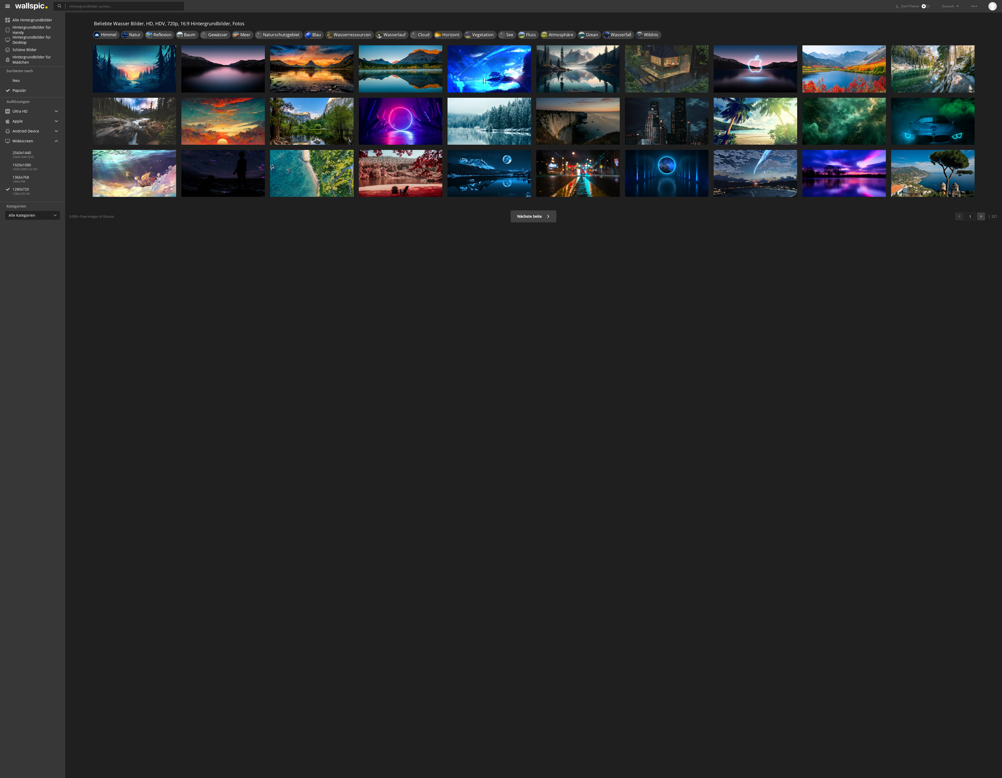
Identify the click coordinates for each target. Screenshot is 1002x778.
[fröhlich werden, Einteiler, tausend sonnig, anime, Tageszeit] (134, 173)
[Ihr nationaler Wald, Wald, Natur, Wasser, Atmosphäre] (489, 173)
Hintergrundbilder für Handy (32, 30)
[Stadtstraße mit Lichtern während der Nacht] (578, 173)
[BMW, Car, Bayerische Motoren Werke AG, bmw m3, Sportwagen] (933, 121)
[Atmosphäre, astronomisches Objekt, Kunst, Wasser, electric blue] (666, 173)
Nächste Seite (530, 216)
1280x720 (21, 189)
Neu (16, 80)
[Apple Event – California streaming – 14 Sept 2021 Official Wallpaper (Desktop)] (755, 68)
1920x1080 (22, 165)
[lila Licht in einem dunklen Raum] (400, 121)
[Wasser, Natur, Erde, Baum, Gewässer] (933, 68)
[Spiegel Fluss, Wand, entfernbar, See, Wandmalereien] (312, 121)
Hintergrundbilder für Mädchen (32, 60)
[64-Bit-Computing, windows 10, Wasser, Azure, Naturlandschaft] (312, 173)
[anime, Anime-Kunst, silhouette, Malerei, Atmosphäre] (223, 173)
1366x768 (21, 177)
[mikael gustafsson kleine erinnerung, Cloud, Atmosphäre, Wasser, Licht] (134, 68)
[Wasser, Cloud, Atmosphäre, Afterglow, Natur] (223, 121)
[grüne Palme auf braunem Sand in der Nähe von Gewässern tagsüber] (755, 121)
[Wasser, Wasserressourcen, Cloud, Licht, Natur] (578, 68)
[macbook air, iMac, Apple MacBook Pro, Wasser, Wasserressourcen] (844, 68)
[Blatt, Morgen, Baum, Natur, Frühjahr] (400, 173)
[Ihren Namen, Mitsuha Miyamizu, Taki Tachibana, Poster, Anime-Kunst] (489, 68)
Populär (19, 90)
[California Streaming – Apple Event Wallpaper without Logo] (223, 68)
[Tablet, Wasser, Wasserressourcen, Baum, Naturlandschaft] (489, 121)
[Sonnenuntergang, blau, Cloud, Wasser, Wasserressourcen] (844, 173)
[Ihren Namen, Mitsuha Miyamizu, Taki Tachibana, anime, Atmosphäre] (755, 173)
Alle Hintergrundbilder (32, 19)
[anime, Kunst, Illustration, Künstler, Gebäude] (666, 68)
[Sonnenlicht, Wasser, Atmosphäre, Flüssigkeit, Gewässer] (844, 121)
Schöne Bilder (25, 49)
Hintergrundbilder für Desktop (32, 40)
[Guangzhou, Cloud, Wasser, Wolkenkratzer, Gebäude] (666, 121)
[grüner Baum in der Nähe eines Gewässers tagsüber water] (933, 173)
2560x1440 (22, 153)
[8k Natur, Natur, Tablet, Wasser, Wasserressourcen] (400, 68)
